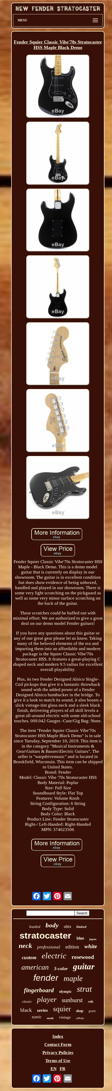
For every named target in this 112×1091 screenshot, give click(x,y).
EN (54, 1068)
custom (29, 957)
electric (54, 955)
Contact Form (57, 1044)
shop (79, 1011)
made (50, 1018)
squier (62, 1009)
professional (48, 947)
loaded (34, 926)
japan (92, 939)
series (42, 1010)
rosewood (83, 957)
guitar (84, 966)
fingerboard (39, 990)
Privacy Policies (57, 1052)
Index (57, 1036)
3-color (61, 968)
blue (80, 938)
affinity (80, 1018)
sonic (37, 1016)
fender (45, 978)
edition (72, 947)
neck (25, 946)
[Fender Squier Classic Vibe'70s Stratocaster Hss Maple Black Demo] (57, 86)
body (52, 925)
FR (62, 1068)
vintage (65, 1017)
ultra (67, 926)
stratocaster (45, 935)
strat (84, 989)
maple (73, 978)
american (35, 967)
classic (27, 1001)
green (92, 1011)
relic (91, 1001)
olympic (65, 992)
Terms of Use (57, 1060)
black (26, 1010)
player (47, 999)
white (90, 946)
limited (81, 927)
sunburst (72, 1000)
